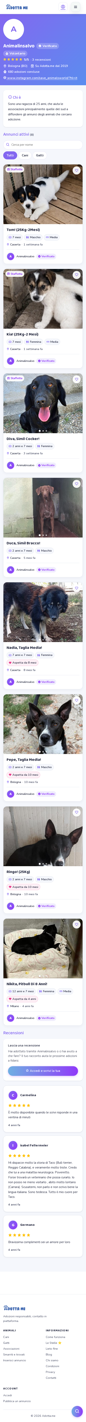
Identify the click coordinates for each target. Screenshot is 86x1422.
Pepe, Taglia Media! (24, 759)
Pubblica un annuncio (17, 1401)
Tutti (10, 155)
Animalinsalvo (25, 256)
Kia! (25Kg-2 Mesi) (22, 334)
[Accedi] (63, 6)
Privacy (50, 1372)
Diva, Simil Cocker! (23, 439)
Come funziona (55, 1337)
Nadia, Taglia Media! (24, 647)
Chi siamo (52, 1360)
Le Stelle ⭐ (54, 1343)
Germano (27, 1224)
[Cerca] (77, 1411)
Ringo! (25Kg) (18, 872)
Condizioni (52, 1366)
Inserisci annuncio (14, 1360)
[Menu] (75, 7)
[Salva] (77, 170)
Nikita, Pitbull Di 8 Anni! (27, 984)
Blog (49, 1354)
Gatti (40, 155)
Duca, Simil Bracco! (23, 543)
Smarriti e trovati (14, 1354)
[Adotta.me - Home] (17, 7)
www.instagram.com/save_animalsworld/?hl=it (41, 78)
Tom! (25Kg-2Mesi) (23, 230)
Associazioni (11, 1349)
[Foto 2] (43, 431)
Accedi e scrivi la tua (44, 1071)
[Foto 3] (46, 431)
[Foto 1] (40, 431)
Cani (25, 155)
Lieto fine (52, 1349)
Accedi (7, 1395)
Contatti (51, 1378)
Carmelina (28, 1095)
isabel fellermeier (34, 1145)
